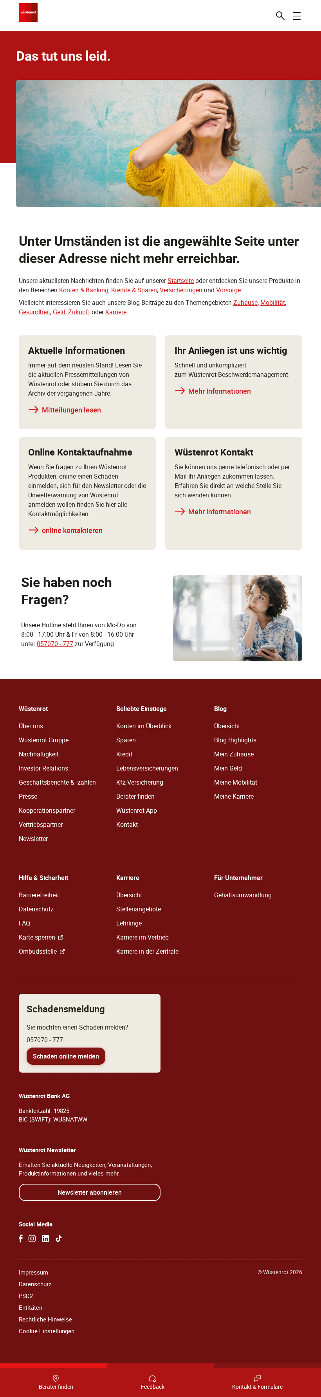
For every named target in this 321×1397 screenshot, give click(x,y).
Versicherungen (181, 290)
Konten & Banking (83, 290)
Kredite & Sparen (134, 290)
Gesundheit (34, 312)
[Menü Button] (296, 15)
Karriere (115, 312)
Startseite (181, 280)
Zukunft (79, 312)
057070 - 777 (55, 643)
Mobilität (272, 302)
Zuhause (245, 302)
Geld (59, 312)
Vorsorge (228, 290)
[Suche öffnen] (280, 16)
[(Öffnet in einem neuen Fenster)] (21, 1238)
